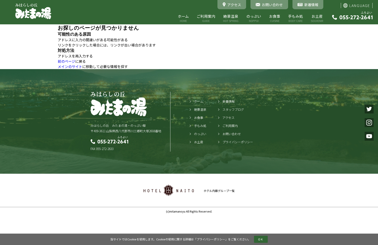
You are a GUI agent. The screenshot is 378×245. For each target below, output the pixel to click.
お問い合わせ (231, 134)
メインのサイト (70, 66)
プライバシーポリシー (211, 239)
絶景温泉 (230, 18)
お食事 (274, 18)
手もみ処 (295, 18)
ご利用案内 (206, 18)
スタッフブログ (233, 109)
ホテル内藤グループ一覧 (219, 191)
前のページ (66, 61)
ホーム (183, 18)
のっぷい (253, 18)
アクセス (228, 117)
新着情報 (228, 101)
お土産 (317, 18)
